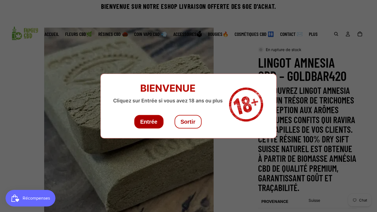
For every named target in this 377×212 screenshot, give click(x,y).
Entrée (148, 122)
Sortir (187, 122)
